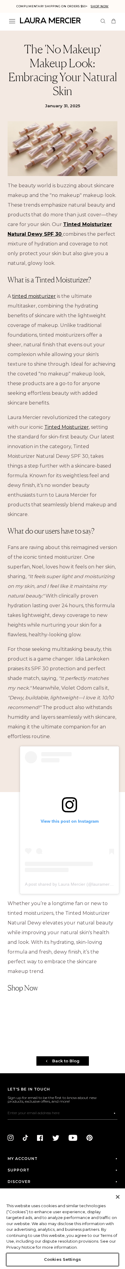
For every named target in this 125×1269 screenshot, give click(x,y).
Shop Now (100, 6)
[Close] (117, 1197)
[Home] (50, 20)
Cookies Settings (62, 1259)
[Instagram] (11, 1138)
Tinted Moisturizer (66, 427)
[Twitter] (55, 1138)
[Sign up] (114, 1113)
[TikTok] (25, 1138)
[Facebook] (40, 1138)
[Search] (103, 21)
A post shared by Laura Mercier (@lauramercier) (71, 884)
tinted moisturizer (34, 296)
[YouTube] (73, 1138)
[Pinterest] (89, 1138)
